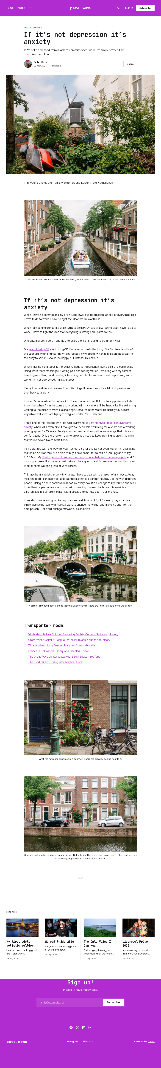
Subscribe (145, 7)
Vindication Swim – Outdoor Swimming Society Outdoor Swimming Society (73, 634)
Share (130, 63)
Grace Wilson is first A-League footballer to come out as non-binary (69, 640)
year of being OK (39, 349)
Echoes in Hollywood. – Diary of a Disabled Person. (59, 651)
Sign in (129, 7)
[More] (30, 7)
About (21, 7)
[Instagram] (90, 1027)
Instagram (72, 1041)
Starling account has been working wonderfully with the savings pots (84, 457)
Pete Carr (40, 62)
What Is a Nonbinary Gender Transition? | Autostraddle (61, 645)
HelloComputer (33, 27)
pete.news (80, 8)
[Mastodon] (83, 1027)
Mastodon (88, 1041)
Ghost (151, 1041)
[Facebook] (71, 1027)
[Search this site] (118, 7)
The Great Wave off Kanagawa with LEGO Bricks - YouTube (64, 656)
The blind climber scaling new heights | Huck (55, 662)
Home (9, 7)
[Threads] (77, 1027)
